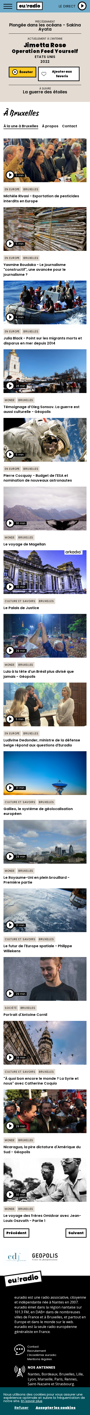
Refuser (21, 1408)
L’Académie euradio (41, 1355)
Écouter (26, 72)
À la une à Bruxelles (20, 126)
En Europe (12, 189)
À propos (50, 126)
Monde (10, 400)
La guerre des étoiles (45, 92)
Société (11, 1008)
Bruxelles (30, 189)
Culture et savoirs (20, 601)
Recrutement (36, 1351)
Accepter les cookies (56, 1408)
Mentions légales (39, 1359)
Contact (69, 126)
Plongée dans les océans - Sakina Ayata (45, 27)
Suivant (76, 1232)
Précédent (16, 1232)
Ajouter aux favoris (62, 73)
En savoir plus (31, 1401)
